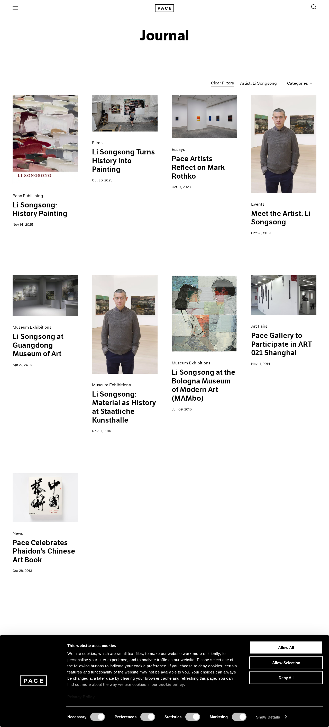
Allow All (286, 647)
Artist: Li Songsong (258, 83)
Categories (298, 83)
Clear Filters (222, 83)
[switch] (147, 717)
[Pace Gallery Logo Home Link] (164, 8)
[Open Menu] (15, 8)
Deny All (286, 678)
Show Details (268, 717)
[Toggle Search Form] (313, 7)
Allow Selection (286, 662)
